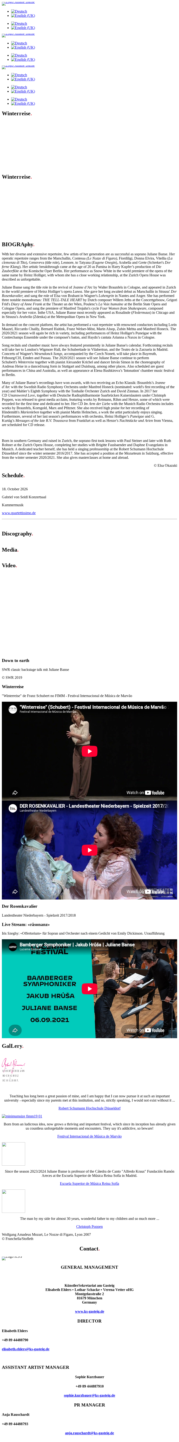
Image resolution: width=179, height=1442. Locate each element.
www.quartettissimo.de (19, 513)
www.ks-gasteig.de (89, 1311)
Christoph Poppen (89, 1227)
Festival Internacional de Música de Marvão (89, 1136)
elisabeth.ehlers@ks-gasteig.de (25, 1349)
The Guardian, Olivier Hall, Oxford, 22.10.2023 (46, 191)
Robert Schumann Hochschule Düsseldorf (89, 1108)
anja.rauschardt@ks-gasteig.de (89, 1433)
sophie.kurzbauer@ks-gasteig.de (89, 1395)
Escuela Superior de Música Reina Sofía (89, 1183)
